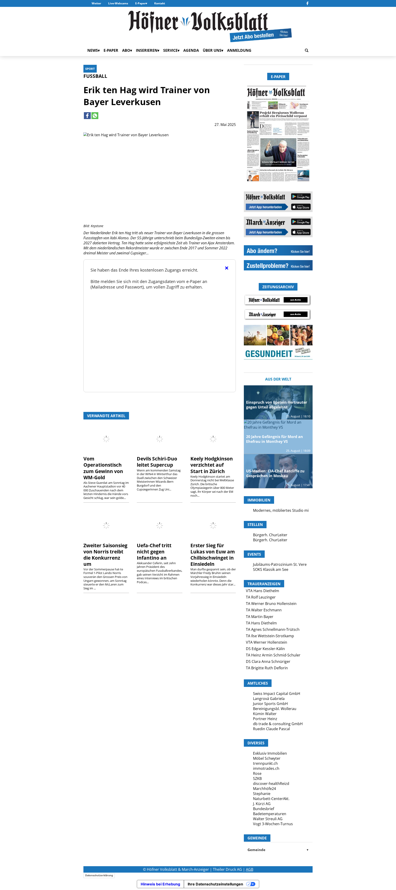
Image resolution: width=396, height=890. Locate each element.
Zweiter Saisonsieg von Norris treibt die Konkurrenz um (105, 554)
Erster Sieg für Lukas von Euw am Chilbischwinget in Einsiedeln (212, 554)
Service (170, 50)
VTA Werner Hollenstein (266, 642)
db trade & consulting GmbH (278, 723)
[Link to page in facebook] (87, 115)
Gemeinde (278, 849)
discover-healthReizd (271, 783)
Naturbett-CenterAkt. (271, 798)
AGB (249, 869)
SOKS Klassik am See (270, 569)
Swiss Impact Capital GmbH (276, 693)
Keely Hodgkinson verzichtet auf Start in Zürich (211, 464)
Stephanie (261, 793)
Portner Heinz (265, 718)
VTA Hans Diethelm (262, 590)
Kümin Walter (265, 713)
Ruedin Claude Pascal (271, 728)
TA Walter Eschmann (264, 609)
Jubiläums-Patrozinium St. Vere (280, 564)
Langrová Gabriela (269, 698)
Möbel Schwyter (266, 758)
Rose (257, 773)
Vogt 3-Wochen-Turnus (273, 823)
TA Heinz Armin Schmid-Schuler (273, 655)
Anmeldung (239, 50)
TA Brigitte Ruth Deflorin (267, 667)
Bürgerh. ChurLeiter (270, 534)
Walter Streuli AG (268, 818)
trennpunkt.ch (265, 763)
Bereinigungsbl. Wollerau (274, 708)
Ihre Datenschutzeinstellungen (215, 884)
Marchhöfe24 (264, 788)
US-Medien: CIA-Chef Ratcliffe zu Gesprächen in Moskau (275, 473)
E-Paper (140, 3)
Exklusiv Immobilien (270, 753)
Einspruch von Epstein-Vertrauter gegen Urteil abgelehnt (276, 405)
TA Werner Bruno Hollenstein (271, 603)
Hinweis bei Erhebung (160, 884)
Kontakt (159, 3)
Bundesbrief (263, 808)
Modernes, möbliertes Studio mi (281, 510)
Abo (126, 50)
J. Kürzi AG (262, 803)
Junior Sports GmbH (270, 703)
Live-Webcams (118, 3)
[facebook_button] (307, 3)
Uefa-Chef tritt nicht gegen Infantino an (154, 551)
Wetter (96, 3)
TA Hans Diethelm (261, 623)
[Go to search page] (306, 50)
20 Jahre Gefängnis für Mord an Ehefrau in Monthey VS (274, 439)
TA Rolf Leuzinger (261, 597)
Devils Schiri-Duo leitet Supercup (157, 461)
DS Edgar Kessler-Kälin (265, 648)
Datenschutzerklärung (99, 875)
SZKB (257, 778)
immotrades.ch (266, 768)
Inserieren (146, 50)
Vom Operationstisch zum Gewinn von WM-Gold (103, 467)
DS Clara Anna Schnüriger (268, 661)
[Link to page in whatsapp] (94, 115)
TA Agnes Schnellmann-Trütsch (273, 629)
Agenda (191, 50)
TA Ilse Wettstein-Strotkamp (270, 635)
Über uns (212, 50)
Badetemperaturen (269, 813)
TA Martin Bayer (259, 616)
